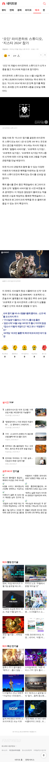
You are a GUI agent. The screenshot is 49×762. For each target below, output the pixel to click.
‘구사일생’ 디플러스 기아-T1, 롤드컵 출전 (21, 320)
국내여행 (8, 415)
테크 (37, 10)
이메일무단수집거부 (40, 744)
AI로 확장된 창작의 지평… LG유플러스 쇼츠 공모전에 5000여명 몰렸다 (35, 604)
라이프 (28, 10)
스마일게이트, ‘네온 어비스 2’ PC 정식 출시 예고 (35, 663)
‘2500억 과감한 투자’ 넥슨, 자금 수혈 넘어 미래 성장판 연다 (13, 604)
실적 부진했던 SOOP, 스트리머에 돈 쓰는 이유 (13, 713)
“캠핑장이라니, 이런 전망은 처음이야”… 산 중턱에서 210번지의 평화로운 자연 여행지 (19, 424)
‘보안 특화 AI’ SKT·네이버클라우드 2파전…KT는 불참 (35, 714)
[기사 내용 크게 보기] (45, 56)
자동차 (7, 440)
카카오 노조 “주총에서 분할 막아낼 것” (35, 578)
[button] (44, 755)
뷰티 (4, 10)
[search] (44, 3)
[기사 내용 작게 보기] (41, 56)
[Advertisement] (24, 22)
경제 (19, 10)
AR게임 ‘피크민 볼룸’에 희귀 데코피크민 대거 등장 (24, 335)
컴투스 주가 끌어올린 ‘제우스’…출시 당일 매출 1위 (13, 663)
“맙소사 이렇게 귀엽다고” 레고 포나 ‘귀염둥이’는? (24, 328)
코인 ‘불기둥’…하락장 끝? (12, 630)
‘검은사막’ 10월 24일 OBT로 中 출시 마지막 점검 (24, 323)
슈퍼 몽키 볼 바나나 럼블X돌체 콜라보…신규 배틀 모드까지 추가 (24, 315)
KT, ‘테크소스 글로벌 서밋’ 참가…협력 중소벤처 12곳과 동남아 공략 (35, 688)
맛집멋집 (8, 452)
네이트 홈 (18, 754)
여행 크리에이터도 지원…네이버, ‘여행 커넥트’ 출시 (35, 630)
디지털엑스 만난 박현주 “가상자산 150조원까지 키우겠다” (13, 688)
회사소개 (4, 744)
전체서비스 (29, 754)
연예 (12, 10)
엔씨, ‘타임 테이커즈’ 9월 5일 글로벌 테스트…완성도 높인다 (13, 579)
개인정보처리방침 (14, 744)
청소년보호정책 (27, 744)
